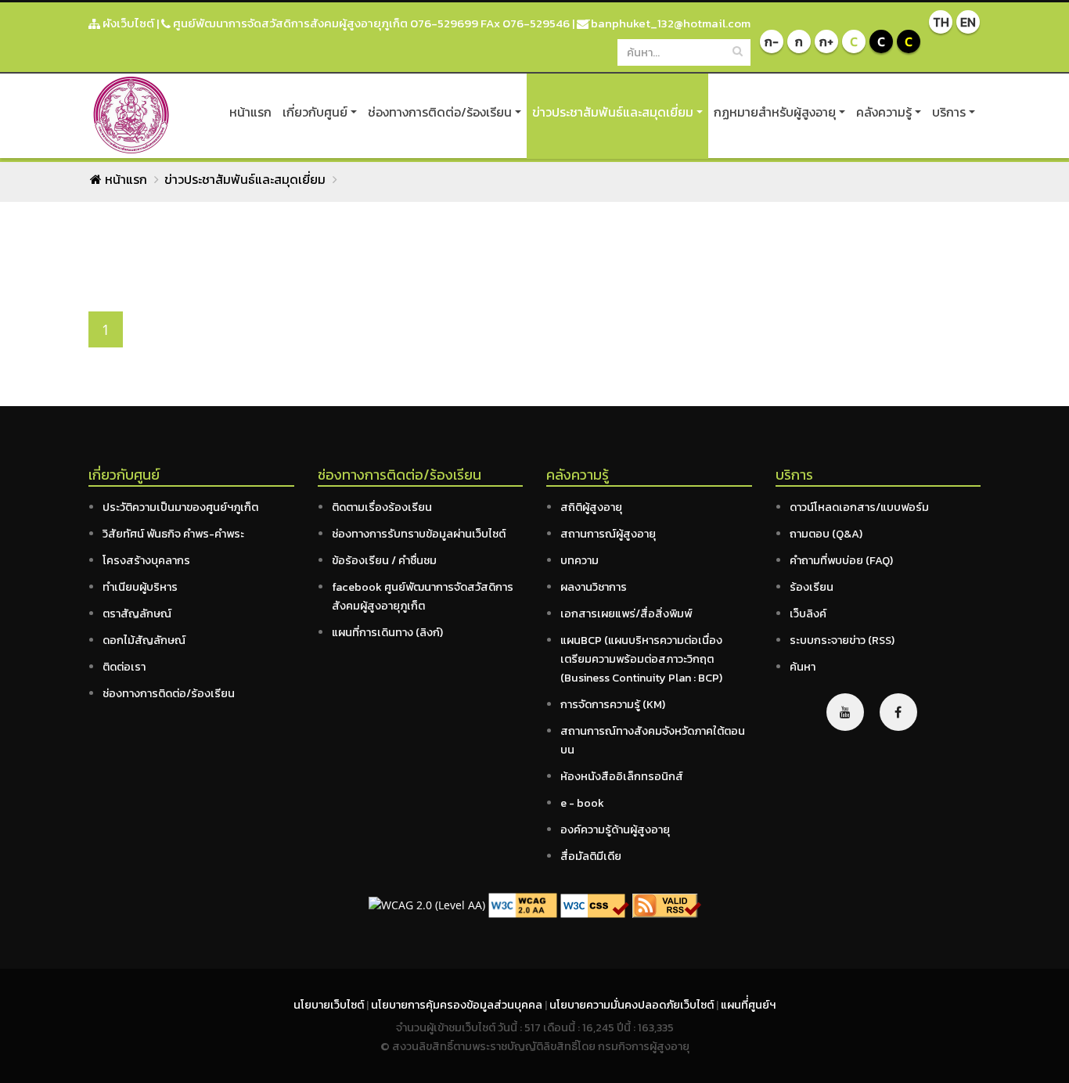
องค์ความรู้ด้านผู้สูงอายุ (615, 829)
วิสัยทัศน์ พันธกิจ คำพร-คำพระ (173, 533)
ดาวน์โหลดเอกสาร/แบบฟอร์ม (859, 507)
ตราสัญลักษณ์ (137, 613)
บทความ (579, 560)
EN (968, 22)
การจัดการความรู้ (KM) (612, 704)
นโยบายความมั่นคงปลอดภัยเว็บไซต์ (632, 1004)
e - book (582, 802)
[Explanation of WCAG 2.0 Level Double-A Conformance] (522, 904)
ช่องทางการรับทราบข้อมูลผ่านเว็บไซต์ (419, 533)
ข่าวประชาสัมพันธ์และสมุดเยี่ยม (612, 112)
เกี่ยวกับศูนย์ (315, 112)
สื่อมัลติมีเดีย (590, 856)
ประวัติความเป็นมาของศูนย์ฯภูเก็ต (180, 507)
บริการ (949, 112)
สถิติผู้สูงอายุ (591, 507)
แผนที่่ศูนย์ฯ (748, 1004)
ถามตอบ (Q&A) (826, 533)
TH (941, 22)
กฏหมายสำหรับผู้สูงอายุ (775, 112)
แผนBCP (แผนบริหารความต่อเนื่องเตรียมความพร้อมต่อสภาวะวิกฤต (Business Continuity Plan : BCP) (641, 658)
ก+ (826, 41)
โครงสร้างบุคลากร (146, 560)
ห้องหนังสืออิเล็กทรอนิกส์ (621, 776)
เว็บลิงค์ (808, 613)
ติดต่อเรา (124, 666)
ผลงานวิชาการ (593, 586)
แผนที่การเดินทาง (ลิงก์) (387, 632)
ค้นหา (802, 666)
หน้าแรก (250, 112)
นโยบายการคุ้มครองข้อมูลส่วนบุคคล (458, 1004)
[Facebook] (898, 712)
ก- (772, 41)
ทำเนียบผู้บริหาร (140, 586)
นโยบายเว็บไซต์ (329, 1004)
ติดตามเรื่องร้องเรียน (382, 507)
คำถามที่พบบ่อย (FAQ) (841, 560)
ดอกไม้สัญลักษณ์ (144, 640)
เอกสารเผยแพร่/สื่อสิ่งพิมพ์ (626, 613)
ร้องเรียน (811, 586)
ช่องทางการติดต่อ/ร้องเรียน (440, 112)
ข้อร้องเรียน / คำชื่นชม (384, 560)
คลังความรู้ (884, 112)
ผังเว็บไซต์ (127, 23)
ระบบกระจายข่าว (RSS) (842, 640)
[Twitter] (845, 712)
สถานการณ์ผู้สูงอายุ (608, 533)
